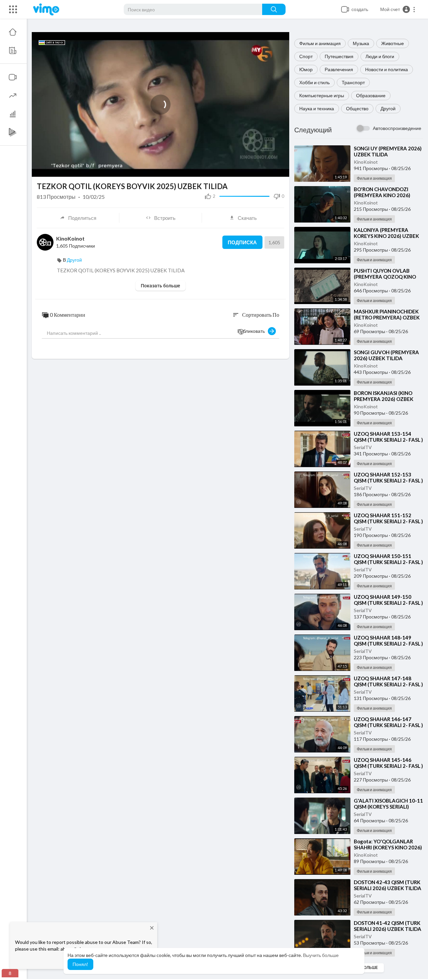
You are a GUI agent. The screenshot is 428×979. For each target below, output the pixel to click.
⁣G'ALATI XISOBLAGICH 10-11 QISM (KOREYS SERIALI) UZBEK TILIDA (388, 807)
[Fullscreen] (280, 168)
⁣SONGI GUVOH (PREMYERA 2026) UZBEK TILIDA (386, 355)
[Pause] (40, 168)
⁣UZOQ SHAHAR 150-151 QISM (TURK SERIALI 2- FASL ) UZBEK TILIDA (388, 562)
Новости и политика (386, 69)
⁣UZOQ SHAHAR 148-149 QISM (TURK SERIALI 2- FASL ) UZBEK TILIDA (388, 644)
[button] (398, 9)
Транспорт (353, 82)
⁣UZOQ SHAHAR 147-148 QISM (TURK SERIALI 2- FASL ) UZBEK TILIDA (388, 684)
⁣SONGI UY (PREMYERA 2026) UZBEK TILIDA (388, 151)
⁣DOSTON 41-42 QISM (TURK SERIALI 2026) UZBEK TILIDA (387, 926)
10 (245, 168)
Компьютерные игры (321, 95)
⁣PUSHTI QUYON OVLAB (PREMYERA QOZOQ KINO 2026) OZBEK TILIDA (385, 277)
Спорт (306, 56)
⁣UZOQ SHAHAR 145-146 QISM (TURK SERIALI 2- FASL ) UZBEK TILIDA (388, 766)
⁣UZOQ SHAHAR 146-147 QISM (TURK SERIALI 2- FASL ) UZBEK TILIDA (388, 725)
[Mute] (257, 168)
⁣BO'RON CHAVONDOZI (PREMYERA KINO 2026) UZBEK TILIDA (382, 195)
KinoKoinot (366, 162)
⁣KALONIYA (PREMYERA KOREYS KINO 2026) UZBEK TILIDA (386, 236)
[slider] (137, 168)
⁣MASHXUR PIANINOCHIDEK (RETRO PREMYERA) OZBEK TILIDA (387, 317)
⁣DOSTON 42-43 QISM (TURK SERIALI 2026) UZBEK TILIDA (387, 885)
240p (269, 169)
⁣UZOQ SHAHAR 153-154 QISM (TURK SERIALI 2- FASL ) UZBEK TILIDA (388, 440)
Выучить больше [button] (321, 955)
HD (265, 152)
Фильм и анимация (320, 43)
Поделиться (82, 218)
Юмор (306, 69)
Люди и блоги (379, 56)
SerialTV (363, 447)
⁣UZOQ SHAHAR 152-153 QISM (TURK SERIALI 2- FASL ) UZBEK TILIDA (388, 480)
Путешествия (339, 56)
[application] (160, 104)
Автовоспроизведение (397, 128)
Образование (371, 95)
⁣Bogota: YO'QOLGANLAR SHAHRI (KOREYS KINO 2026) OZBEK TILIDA (388, 847)
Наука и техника (316, 108)
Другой (388, 108)
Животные (392, 43)
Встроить (165, 218)
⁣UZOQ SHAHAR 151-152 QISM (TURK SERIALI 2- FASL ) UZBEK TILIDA (388, 521)
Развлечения (339, 69)
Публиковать (252, 331)
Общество (357, 108)
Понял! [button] (80, 964)
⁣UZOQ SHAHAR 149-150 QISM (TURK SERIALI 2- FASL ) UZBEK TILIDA (388, 603)
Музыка (361, 43)
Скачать (247, 218)
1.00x (235, 169)
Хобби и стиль (314, 82)
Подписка (242, 242)
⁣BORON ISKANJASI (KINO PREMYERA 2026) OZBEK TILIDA (383, 399)
